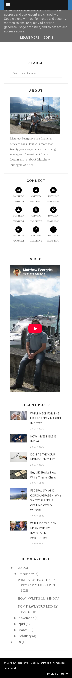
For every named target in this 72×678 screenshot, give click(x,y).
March (23, 630)
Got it (48, 37)
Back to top (56, 673)
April (21, 624)
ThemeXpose (58, 662)
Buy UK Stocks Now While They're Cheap (43, 474)
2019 (18, 642)
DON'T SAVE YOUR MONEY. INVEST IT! (42, 456)
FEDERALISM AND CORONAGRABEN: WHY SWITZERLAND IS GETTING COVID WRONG (45, 500)
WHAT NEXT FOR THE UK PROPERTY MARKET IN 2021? (45, 418)
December (26, 574)
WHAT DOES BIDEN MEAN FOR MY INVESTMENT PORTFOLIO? (43, 530)
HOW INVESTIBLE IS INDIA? (43, 438)
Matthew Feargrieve (18, 199)
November (26, 618)
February (24, 636)
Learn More (29, 37)
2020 (18, 568)
